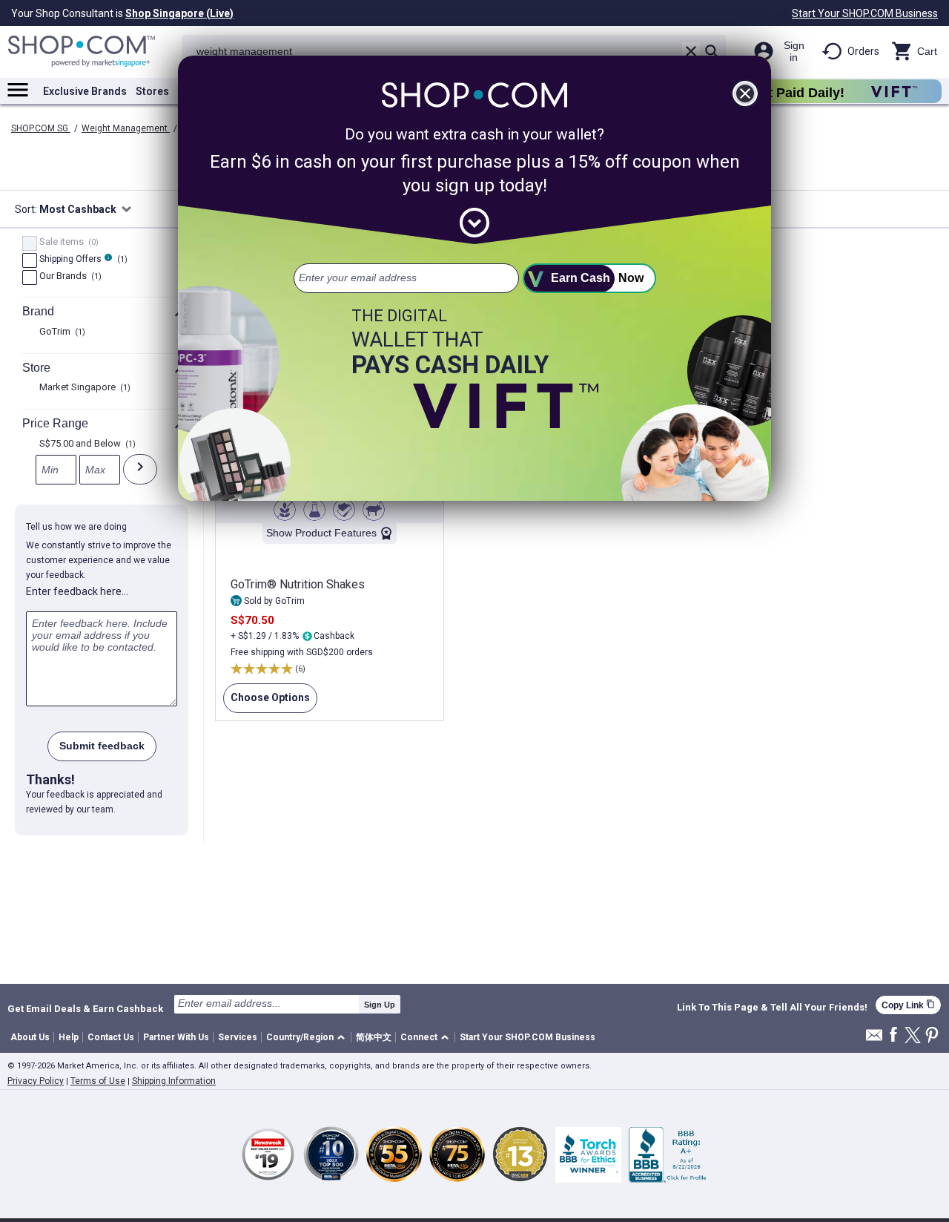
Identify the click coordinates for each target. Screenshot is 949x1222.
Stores (152, 91)
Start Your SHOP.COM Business (865, 13)
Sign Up (379, 1004)
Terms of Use (97, 1081)
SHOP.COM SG (40, 128)
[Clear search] (691, 51)
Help (69, 1037)
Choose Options (266, 702)
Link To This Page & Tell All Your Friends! (772, 1007)
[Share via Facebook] (893, 1035)
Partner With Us (176, 1037)
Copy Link (908, 1005)
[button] (308, 1037)
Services (237, 1037)
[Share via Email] (874, 1039)
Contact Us (110, 1037)
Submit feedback (102, 746)
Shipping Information (174, 1081)
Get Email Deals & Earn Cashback (85, 1008)
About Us (30, 1037)
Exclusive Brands (85, 91)
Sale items (67, 242)
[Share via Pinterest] (932, 1036)
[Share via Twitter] (913, 1036)
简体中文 (373, 1037)
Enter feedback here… (77, 591)
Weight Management (126, 128)
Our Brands (69, 276)
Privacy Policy (35, 1081)
